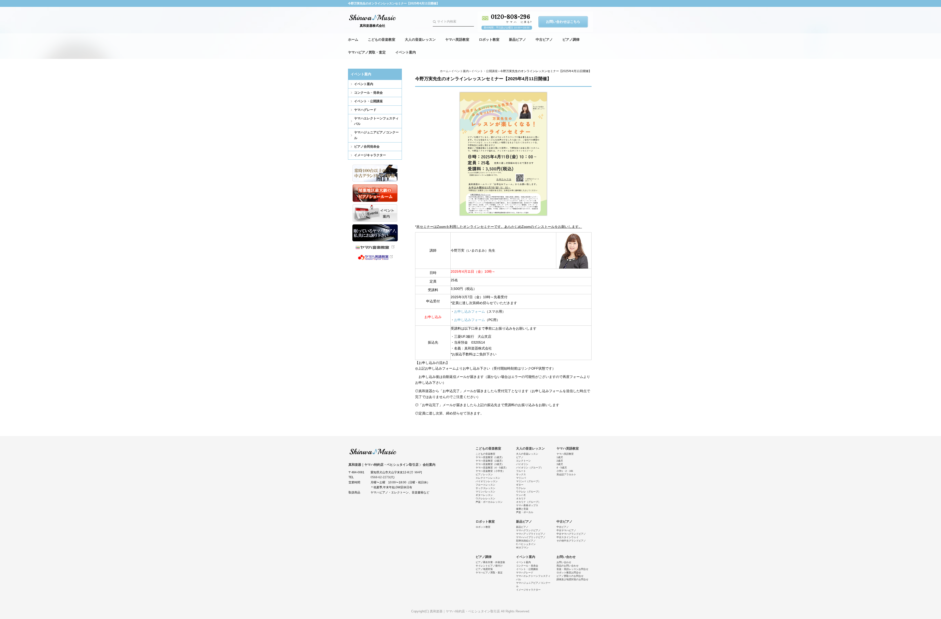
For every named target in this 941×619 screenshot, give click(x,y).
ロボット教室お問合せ (569, 572)
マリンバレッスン (485, 491)
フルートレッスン (485, 484)
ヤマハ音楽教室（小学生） (490, 471)
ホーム (353, 39)
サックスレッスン (485, 488)
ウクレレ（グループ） (528, 491)
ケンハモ (521, 495)
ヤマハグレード (365, 110)
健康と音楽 (522, 508)
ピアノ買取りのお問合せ (570, 576)
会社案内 (429, 464)
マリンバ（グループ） (528, 481)
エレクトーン (523, 460)
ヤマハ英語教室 (457, 39)
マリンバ (521, 478)
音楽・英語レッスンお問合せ (572, 569)
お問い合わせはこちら (563, 22)
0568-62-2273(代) (383, 477)
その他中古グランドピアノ (571, 540)
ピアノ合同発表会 (367, 146)
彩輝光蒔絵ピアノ (526, 540)
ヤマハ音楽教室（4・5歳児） (492, 467)
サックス (521, 474)
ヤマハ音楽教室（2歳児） (490, 460)
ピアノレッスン (484, 474)
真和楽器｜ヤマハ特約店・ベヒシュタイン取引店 (372, 451)
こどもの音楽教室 (381, 39)
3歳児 (560, 464)
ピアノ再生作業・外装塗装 (490, 562)
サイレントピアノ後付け (489, 565)
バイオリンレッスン (487, 481)
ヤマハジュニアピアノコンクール (376, 135)
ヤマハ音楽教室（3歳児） (490, 464)
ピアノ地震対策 (484, 569)
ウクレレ (521, 488)
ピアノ (519, 457)
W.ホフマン (522, 547)
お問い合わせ (566, 557)
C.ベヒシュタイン (526, 544)
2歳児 (560, 460)
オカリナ (521, 498)
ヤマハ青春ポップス (527, 505)
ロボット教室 (489, 39)
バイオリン (522, 464)
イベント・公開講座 (368, 101)
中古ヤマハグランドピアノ (571, 533)
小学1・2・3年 (565, 471)
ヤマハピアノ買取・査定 (367, 52)
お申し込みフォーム (469, 311)
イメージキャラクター (370, 155)
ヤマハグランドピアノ (528, 530)
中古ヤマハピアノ (566, 530)
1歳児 (560, 457)
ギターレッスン (484, 495)
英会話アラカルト (566, 474)
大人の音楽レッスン (420, 39)
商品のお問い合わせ (568, 565)
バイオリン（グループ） (529, 467)
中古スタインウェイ (568, 537)
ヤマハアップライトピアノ (530, 533)
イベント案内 (405, 52)
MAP (418, 472)
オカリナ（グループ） (528, 502)
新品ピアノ (517, 39)
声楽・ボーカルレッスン (489, 502)
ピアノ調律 (571, 39)
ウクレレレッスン (485, 498)
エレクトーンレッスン (488, 478)
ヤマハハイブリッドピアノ (530, 537)
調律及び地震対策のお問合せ (572, 579)
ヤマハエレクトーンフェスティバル (376, 121)
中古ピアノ (544, 39)
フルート (521, 471)
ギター (519, 484)
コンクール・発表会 (368, 92)
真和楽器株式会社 (372, 25)
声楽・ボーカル (524, 512)
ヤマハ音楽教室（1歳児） (490, 457)
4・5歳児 (562, 467)
